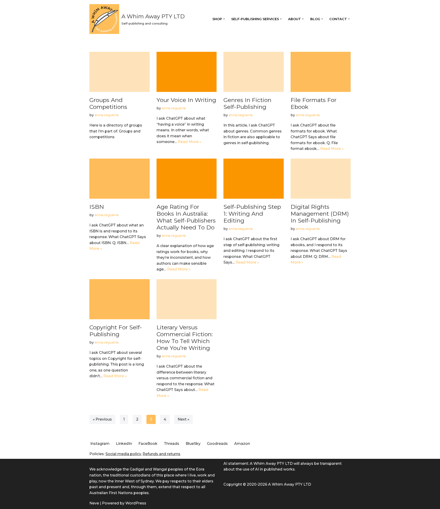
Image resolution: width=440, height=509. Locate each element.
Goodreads (217, 443)
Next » (183, 419)
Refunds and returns (161, 454)
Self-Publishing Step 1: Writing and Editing (252, 213)
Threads (171, 443)
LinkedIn (124, 443)
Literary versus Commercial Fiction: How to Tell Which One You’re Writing (185, 337)
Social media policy (123, 454)
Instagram (100, 443)
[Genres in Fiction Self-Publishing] (253, 72)
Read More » (189, 142)
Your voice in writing (186, 99)
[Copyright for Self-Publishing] (119, 299)
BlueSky (193, 443)
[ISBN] (119, 179)
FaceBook (147, 443)
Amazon (242, 443)
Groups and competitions (108, 103)
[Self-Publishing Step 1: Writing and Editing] (253, 179)
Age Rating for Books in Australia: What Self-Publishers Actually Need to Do (186, 217)
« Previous (102, 419)
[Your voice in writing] (187, 72)
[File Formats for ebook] (321, 72)
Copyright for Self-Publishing (115, 331)
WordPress (135, 503)
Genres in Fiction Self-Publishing (247, 103)
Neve (94, 503)
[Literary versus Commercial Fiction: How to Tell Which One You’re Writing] (187, 299)
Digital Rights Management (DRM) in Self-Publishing (320, 213)
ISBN (96, 206)
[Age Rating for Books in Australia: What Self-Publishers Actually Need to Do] (187, 179)
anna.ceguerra (106, 115)
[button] (224, 19)
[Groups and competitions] (119, 72)
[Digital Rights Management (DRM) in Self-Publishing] (321, 179)
